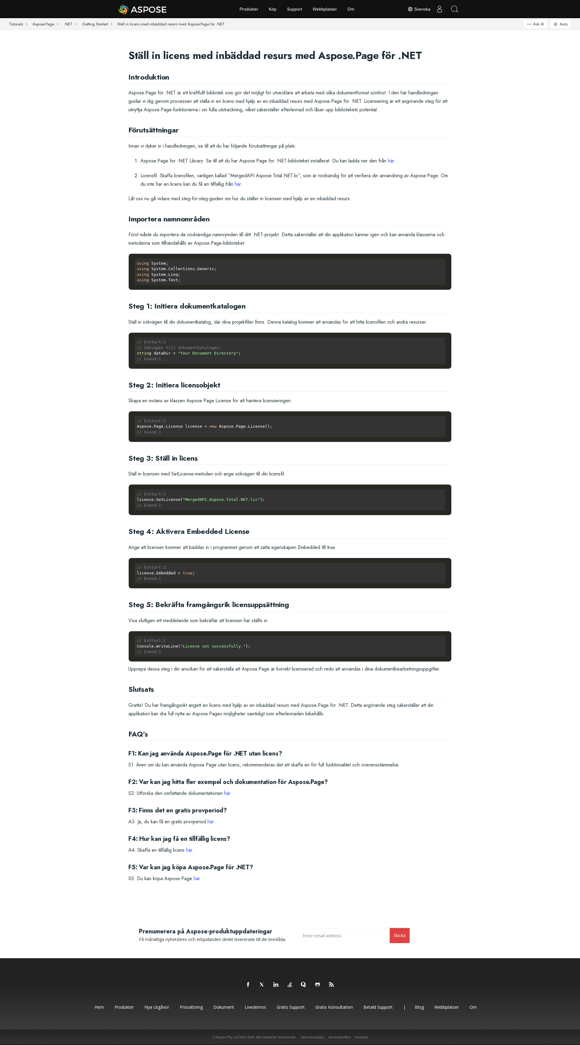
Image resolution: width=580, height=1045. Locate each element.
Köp (272, 9)
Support (294, 9)
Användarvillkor (339, 1037)
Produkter (249, 9)
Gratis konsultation (334, 1007)
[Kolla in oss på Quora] (304, 985)
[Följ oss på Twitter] (262, 985)
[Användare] (439, 9)
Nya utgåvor (156, 1007)
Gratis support (291, 1007)
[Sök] (454, 9)
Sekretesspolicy (312, 1037)
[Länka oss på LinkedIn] (276, 985)
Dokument (223, 1007)
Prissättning (191, 1007)
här (391, 160)
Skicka (400, 935)
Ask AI (538, 24)
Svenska (421, 9)
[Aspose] (143, 9)
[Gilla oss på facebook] (248, 985)
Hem (99, 1007)
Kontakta (361, 1037)
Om (350, 9)
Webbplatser (325, 9)
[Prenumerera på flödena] (332, 985)
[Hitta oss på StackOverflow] (290, 985)
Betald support (378, 1007)
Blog (419, 1007)
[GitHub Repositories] (318, 985)
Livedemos (255, 1007)
